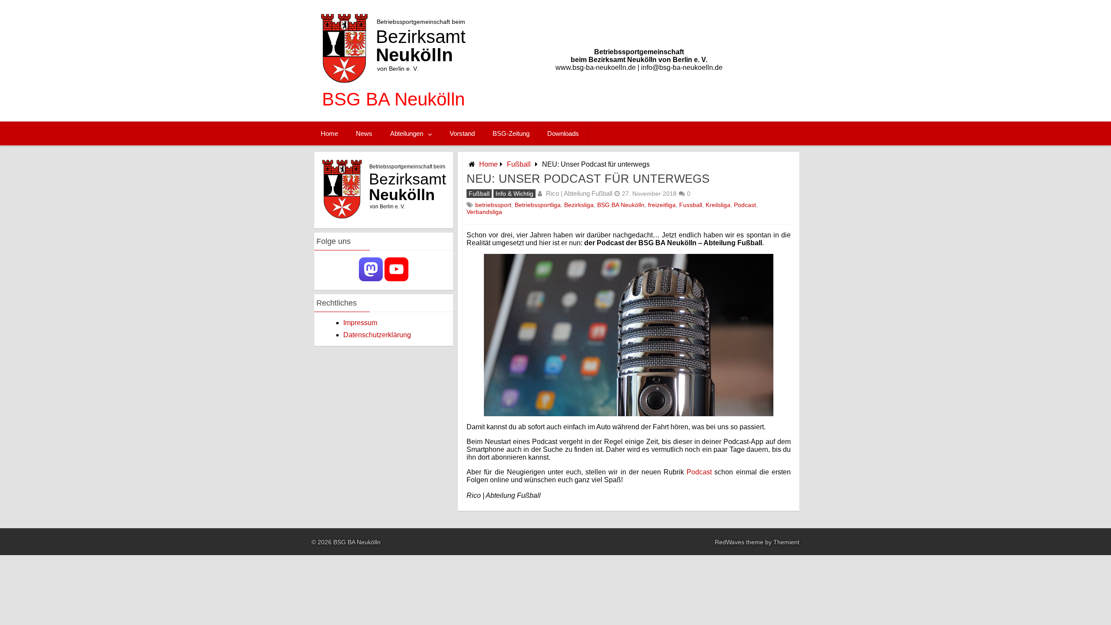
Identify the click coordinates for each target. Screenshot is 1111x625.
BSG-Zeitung (511, 133)
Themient (786, 542)
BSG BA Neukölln (620, 204)
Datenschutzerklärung (377, 335)
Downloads (563, 133)
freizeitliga (662, 204)
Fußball (519, 164)
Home (329, 133)
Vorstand (462, 133)
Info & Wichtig (514, 193)
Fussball (690, 204)
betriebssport (493, 204)
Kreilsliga (718, 204)
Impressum (360, 322)
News (364, 133)
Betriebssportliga (538, 204)
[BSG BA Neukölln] (393, 112)
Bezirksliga (579, 204)
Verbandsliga (484, 211)
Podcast (745, 204)
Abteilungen (406, 133)
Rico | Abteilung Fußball (579, 193)
